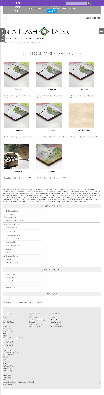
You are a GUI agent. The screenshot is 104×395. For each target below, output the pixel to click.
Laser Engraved (9, 178)
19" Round (51, 171)
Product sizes (33, 317)
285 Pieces (19, 130)
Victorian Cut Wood (13, 236)
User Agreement (56, 322)
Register (96, 18)
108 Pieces (51, 130)
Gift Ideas (9, 253)
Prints (8, 299)
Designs (5, 333)
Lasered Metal (10, 274)
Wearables (9, 214)
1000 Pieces (51, 89)
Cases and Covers (12, 256)
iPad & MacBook (12, 211)
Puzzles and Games (22, 39)
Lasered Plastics (11, 277)
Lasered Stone (10, 281)
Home (17, 3)
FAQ (16, 11)
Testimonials (20, 15)
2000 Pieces (19, 89)
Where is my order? (35, 326)
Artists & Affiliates (8, 322)
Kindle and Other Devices (14, 220)
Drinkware (9, 259)
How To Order (21, 19)
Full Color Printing (10, 96)
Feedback (54, 317)
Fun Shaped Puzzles (13, 239)
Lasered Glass (10, 287)
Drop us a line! (37, 43)
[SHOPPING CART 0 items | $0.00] (101, 31)
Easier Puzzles (11, 242)
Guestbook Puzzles (13, 245)
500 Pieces (84, 89)
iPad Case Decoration (57, 326)
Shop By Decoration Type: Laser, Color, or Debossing (24, 302)
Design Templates (8, 331)
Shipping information (35, 324)
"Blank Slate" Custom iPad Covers (13, 338)
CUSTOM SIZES (84, 130)
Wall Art (8, 250)
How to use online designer (37, 320)
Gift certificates (7, 384)
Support (18, 23)
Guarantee (32, 322)
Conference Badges (12, 262)
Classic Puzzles (11, 228)
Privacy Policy (55, 320)
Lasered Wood (10, 284)
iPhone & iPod (11, 217)
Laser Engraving (56, 324)
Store (17, 7)
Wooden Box (18, 171)
